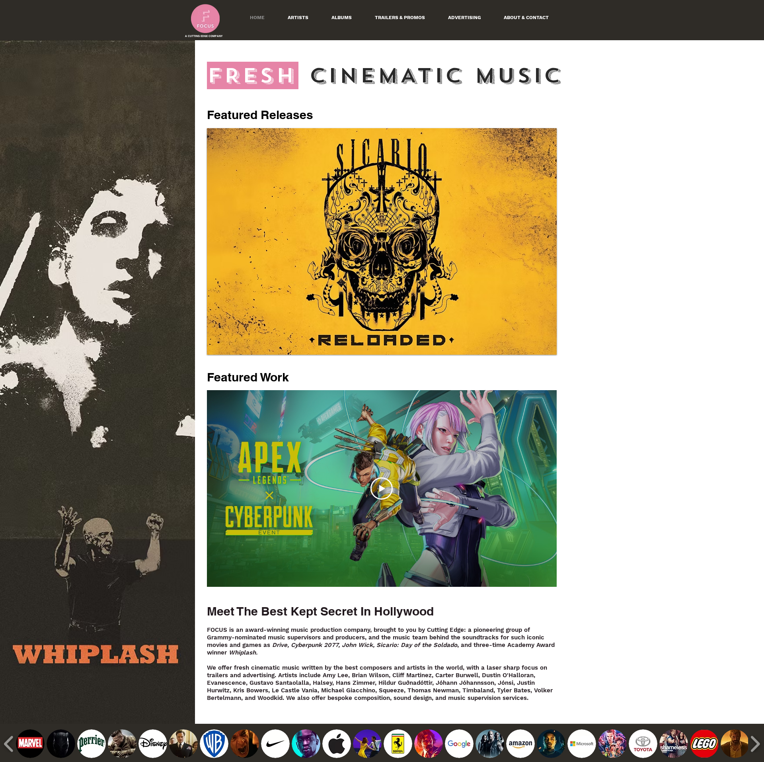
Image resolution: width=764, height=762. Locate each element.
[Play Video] (381, 488)
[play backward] (9, 743)
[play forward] (755, 743)
